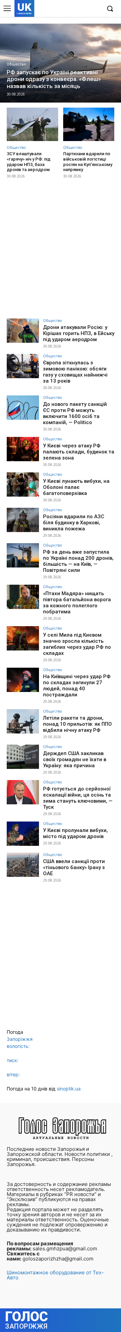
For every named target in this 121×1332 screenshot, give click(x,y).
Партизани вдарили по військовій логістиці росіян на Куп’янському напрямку (87, 161)
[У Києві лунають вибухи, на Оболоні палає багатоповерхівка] (23, 484)
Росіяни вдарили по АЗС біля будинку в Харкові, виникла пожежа (73, 523)
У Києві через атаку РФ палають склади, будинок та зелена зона (78, 452)
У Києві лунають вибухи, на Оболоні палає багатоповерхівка (76, 487)
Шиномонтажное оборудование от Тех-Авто (55, 1275)
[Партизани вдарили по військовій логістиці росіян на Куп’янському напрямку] (89, 124)
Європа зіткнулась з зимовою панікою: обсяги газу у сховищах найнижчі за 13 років (75, 372)
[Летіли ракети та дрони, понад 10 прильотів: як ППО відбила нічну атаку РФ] (23, 721)
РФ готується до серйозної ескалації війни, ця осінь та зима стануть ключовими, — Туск (78, 798)
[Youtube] (95, 9)
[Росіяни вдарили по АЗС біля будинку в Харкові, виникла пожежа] (23, 520)
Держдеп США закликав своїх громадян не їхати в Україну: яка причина (74, 759)
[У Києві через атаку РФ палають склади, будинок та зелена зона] (23, 449)
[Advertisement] (60, 249)
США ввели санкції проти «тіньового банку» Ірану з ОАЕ (74, 867)
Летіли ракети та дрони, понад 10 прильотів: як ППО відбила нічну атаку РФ (77, 724)
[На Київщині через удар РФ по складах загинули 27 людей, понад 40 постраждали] (23, 680)
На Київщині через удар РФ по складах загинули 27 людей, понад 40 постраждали (77, 685)
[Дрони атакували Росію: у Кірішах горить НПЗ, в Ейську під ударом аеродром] (23, 330)
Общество (16, 64)
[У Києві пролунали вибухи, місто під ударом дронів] (23, 834)
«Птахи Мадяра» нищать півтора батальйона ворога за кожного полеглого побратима (77, 602)
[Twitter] (85, 9)
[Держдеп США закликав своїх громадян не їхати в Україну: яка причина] (23, 757)
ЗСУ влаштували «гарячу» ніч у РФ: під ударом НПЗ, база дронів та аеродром (28, 161)
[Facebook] (64, 9)
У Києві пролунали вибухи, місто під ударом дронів (75, 833)
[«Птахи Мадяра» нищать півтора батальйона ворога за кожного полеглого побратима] (23, 597)
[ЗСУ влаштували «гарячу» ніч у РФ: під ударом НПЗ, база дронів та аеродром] (32, 124)
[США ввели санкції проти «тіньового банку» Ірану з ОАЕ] (23, 865)
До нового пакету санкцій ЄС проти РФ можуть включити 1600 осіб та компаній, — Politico (75, 413)
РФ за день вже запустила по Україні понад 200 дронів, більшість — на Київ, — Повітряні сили (78, 561)
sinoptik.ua (69, 1088)
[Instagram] (75, 9)
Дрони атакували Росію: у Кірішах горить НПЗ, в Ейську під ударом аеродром (78, 333)
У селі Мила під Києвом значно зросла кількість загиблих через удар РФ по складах (77, 644)
